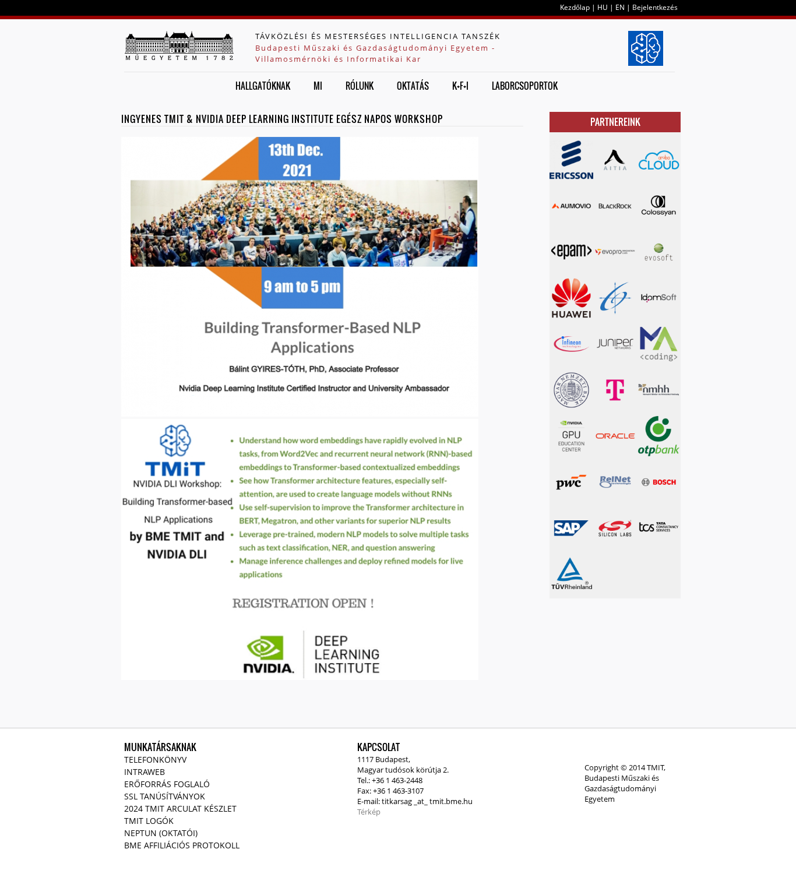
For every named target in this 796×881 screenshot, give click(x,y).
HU (602, 7)
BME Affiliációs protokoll (181, 845)
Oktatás (413, 85)
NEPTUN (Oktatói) (161, 832)
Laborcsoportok (525, 85)
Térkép (369, 811)
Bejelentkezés (655, 7)
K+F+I (460, 85)
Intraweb (144, 771)
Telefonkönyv (155, 759)
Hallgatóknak (262, 85)
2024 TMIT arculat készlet (180, 808)
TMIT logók (149, 820)
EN (620, 7)
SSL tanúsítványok (164, 796)
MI (318, 85)
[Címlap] (178, 45)
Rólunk (360, 85)
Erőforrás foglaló (167, 784)
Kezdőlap (575, 7)
